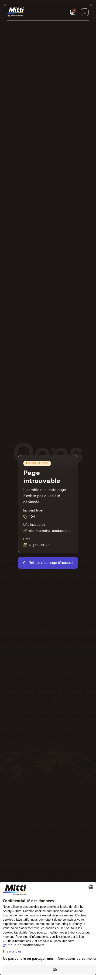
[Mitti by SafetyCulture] (15, 12)
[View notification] (72, 12)
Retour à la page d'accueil (50, 562)
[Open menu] (85, 12)
